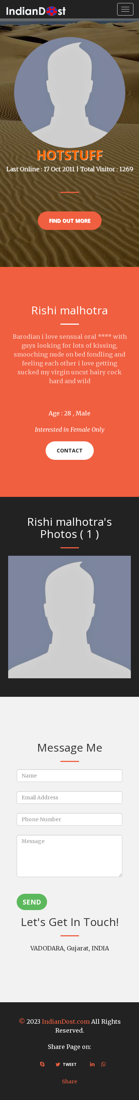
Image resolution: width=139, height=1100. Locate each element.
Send (32, 901)
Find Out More (69, 220)
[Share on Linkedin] (92, 1064)
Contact (70, 450)
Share (69, 1081)
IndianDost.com (66, 1021)
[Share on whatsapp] (103, 1064)
